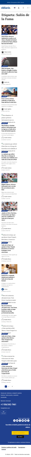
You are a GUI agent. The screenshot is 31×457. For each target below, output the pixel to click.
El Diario (5, 289)
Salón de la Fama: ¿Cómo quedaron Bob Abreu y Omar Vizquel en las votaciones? (8, 338)
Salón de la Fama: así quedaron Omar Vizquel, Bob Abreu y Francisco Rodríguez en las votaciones (8, 248)
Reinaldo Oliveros (7, 228)
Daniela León (6, 82)
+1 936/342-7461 (8, 404)
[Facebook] (17, 420)
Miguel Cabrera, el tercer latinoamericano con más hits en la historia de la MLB (9, 187)
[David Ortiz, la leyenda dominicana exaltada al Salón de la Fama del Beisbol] (9, 269)
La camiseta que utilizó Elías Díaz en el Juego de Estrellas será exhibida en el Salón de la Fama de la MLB (9, 156)
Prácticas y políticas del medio (9, 447)
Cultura (4, 96)
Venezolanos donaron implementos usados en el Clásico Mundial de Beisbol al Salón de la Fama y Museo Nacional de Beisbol (9, 40)
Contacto (4, 449)
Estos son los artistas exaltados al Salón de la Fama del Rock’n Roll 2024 (9, 100)
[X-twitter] (20, 420)
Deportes (4, 34)
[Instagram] (14, 420)
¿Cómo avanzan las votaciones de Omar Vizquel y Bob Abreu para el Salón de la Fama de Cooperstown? (9, 370)
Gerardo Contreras (7, 137)
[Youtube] (23, 420)
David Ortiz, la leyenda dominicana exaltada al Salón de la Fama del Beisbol (8, 278)
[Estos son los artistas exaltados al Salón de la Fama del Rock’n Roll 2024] (9, 92)
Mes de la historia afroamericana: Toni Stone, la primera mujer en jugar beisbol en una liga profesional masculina (9, 309)
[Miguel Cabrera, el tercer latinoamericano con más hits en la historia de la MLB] (9, 178)
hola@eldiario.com (5, 408)
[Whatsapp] (28, 420)
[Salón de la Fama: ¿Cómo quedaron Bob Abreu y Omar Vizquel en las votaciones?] (9, 329)
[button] (14, 8)
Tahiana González (7, 52)
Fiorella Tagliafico (7, 109)
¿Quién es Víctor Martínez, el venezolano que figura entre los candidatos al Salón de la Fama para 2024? (9, 216)
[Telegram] (25, 420)
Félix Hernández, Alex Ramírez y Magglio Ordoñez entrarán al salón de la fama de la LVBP (9, 71)
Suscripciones (21, 447)
